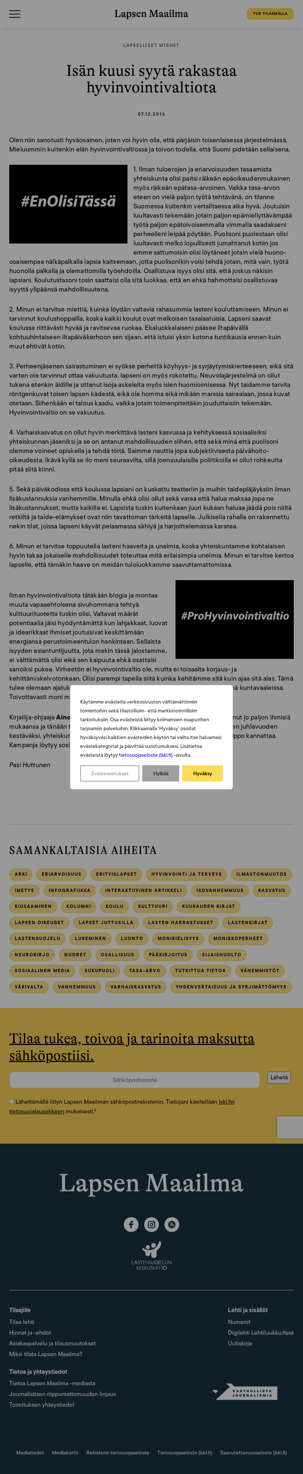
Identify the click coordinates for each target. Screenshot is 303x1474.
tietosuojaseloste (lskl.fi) (146, 755)
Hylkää (160, 773)
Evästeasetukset (110, 773)
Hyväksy (202, 773)
